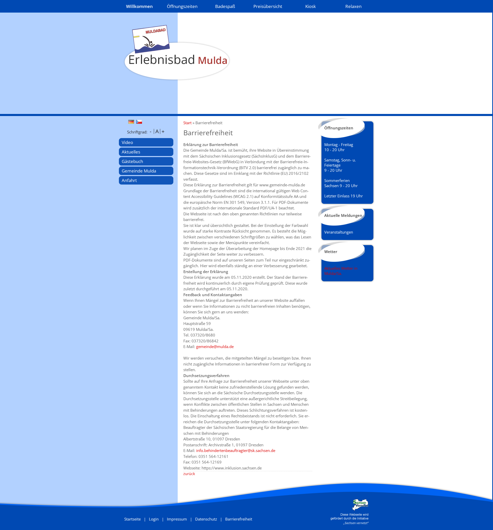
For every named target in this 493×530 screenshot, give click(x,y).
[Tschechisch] (139, 122)
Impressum (177, 519)
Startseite (132, 519)
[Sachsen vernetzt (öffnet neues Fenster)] (349, 523)
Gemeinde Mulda (139, 171)
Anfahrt (129, 180)
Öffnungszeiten (182, 6)
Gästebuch (132, 161)
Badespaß (225, 6)
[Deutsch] (131, 122)
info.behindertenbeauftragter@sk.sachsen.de (235, 450)
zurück (189, 473)
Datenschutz (206, 519)
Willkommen (139, 6)
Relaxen (353, 6)
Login (154, 519)
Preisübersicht (267, 6)
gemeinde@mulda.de (215, 346)
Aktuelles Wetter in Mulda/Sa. (340, 271)
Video (127, 142)
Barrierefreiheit (238, 519)
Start (187, 122)
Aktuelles (131, 152)
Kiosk (310, 6)
